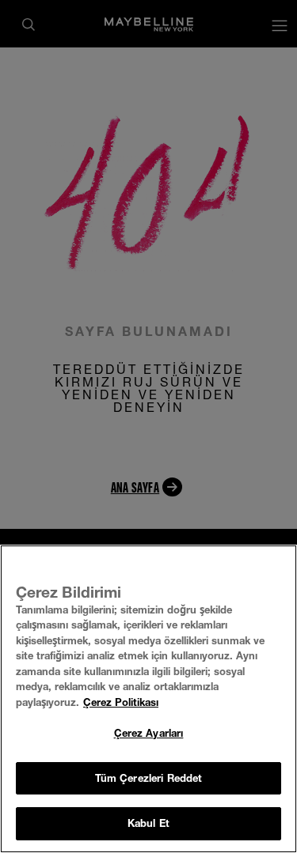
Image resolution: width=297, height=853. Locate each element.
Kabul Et (148, 823)
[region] (148, 699)
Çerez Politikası (120, 702)
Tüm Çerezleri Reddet (149, 778)
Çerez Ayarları (149, 733)
